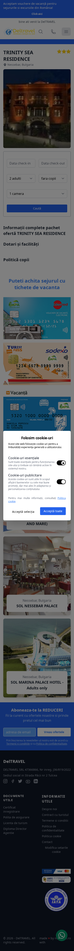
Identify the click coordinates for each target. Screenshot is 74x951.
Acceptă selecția (23, 512)
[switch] (61, 462)
